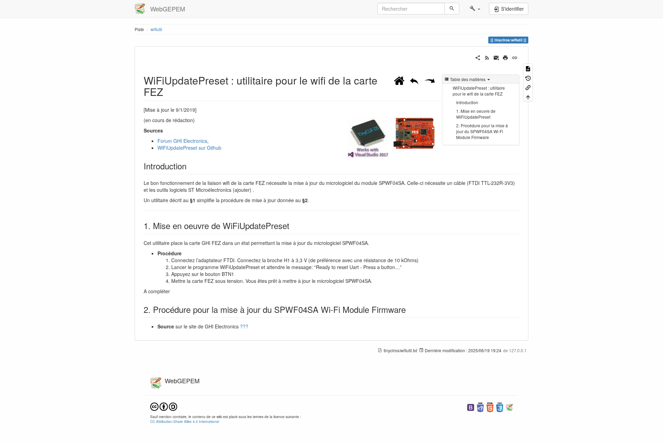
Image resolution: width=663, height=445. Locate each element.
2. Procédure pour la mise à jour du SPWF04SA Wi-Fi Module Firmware (482, 131)
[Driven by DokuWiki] (509, 406)
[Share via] (478, 56)
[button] (475, 8)
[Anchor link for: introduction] (190, 165)
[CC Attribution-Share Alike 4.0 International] (163, 406)
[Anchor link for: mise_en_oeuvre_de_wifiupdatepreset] (293, 225)
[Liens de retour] (527, 87)
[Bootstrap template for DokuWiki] (470, 406)
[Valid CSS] (499, 406)
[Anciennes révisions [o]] (527, 77)
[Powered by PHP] (480, 406)
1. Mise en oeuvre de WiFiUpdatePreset (476, 114)
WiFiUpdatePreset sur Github (189, 147)
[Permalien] (515, 56)
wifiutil (156, 29)
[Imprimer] (505, 56)
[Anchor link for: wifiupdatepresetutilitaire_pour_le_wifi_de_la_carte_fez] (168, 91)
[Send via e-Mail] (496, 56)
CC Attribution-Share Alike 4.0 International (184, 421)
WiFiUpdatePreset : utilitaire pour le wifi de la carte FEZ (479, 91)
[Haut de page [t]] (527, 96)
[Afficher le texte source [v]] (527, 68)
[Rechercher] (451, 8)
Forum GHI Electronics (182, 140)
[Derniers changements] (487, 56)
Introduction (467, 102)
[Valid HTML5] (490, 406)
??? (244, 326)
